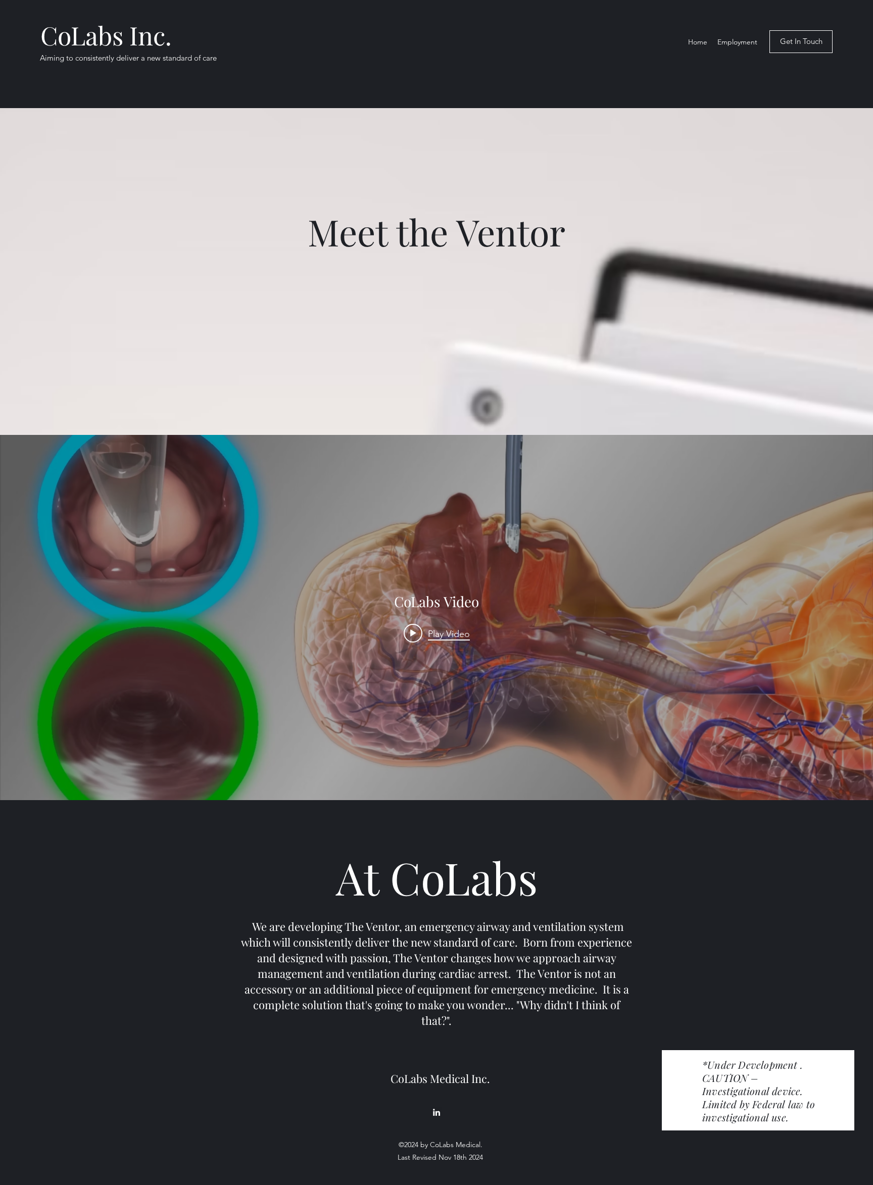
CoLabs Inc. (106, 35)
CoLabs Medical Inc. (440, 1078)
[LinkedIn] (436, 1112)
